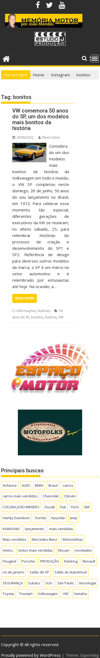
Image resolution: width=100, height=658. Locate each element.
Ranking (70, 561)
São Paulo (65, 583)
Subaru (34, 583)
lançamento (34, 528)
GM (86, 507)
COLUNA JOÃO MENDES (21, 507)
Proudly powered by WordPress (31, 655)
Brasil (53, 485)
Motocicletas (73, 539)
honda (40, 517)
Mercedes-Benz (44, 539)
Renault (89, 561)
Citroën (70, 496)
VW (61, 317)
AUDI (26, 485)
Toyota (8, 593)
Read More (24, 298)
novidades (83, 550)
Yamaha (80, 593)
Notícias (44, 311)
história (51, 317)
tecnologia (87, 583)
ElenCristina (51, 137)
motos (8, 550)
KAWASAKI (11, 528)
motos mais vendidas (35, 550)
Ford (74, 507)
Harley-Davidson (16, 517)
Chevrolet (51, 496)
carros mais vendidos (20, 496)
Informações (26, 311)
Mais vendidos (14, 539)
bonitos (37, 317)
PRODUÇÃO (49, 561)
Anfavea (10, 485)
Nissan (63, 550)
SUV (48, 583)
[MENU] (95, 58)
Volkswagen (48, 593)
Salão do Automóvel (70, 572)
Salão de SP (39, 572)
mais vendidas (61, 528)
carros (68, 485)
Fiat (63, 507)
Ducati (50, 507)
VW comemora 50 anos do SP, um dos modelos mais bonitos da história (40, 119)
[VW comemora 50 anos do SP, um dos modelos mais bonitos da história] (29, 146)
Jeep (73, 517)
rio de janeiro (13, 572)
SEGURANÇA (13, 583)
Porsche (28, 561)
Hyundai (58, 517)
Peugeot (9, 561)
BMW (39, 485)
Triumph (26, 593)
